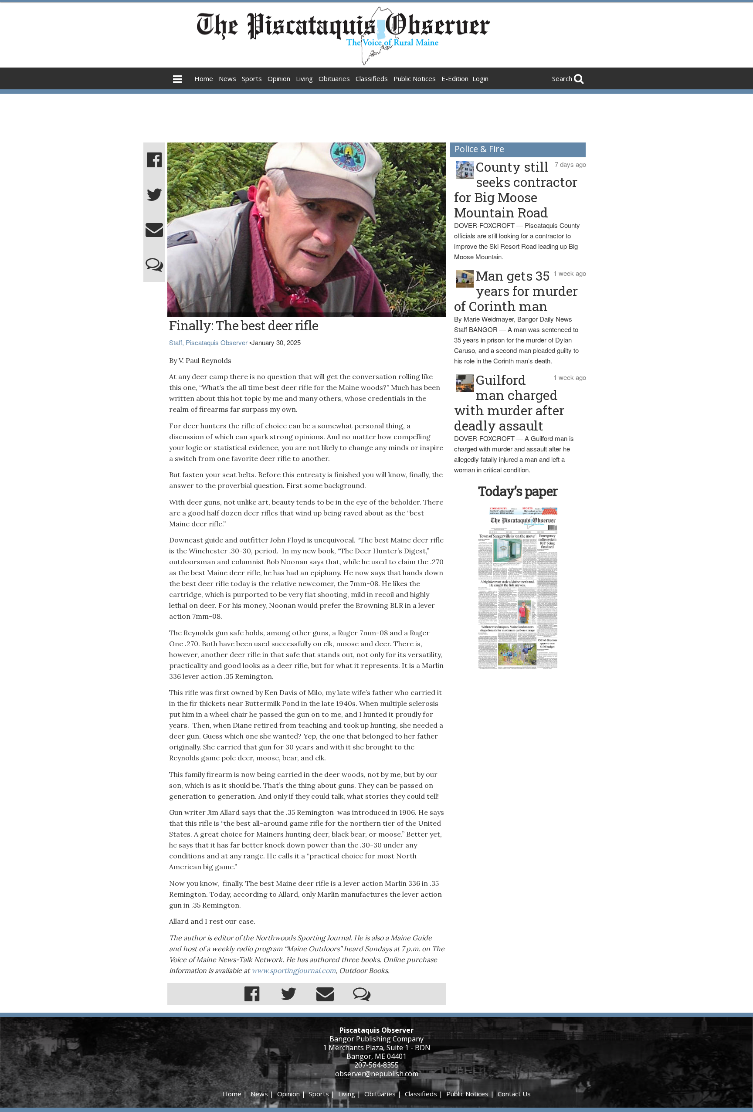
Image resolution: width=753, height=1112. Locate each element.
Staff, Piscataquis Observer (208, 342)
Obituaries (334, 78)
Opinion (279, 78)
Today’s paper (517, 490)
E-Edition (454, 78)
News (227, 78)
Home (203, 78)
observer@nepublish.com (376, 1073)
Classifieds (372, 78)
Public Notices (414, 78)
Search (562, 78)
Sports (252, 78)
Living (304, 78)
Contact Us (514, 1093)
